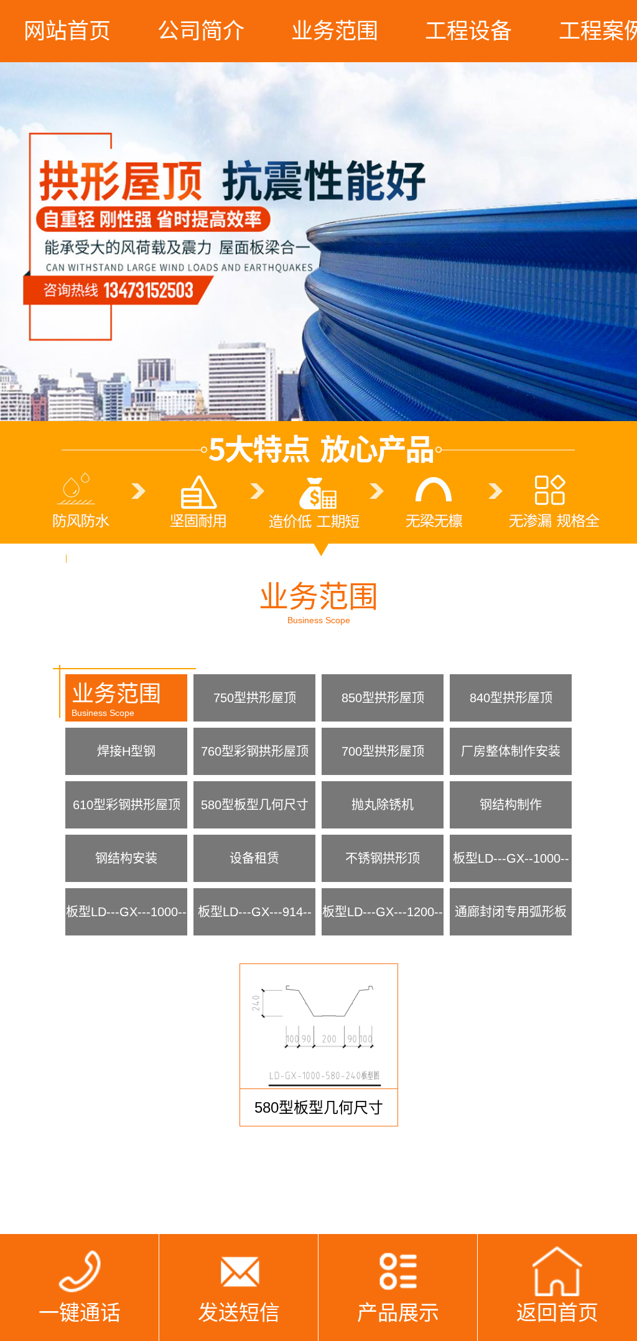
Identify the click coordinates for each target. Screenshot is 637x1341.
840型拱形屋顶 (511, 698)
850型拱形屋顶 (383, 698)
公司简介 (200, 31)
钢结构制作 (511, 805)
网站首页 (67, 31)
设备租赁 (254, 858)
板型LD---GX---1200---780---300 (382, 920)
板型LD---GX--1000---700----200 (511, 866)
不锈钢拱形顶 (382, 858)
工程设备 (468, 31)
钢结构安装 (126, 858)
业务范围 (334, 31)
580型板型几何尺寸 (255, 805)
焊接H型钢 (126, 751)
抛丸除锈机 (382, 805)
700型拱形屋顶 (383, 751)
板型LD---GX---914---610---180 (255, 920)
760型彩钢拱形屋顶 (255, 751)
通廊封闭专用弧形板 (511, 912)
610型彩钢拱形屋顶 (126, 805)
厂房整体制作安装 (510, 751)
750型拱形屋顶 (254, 698)
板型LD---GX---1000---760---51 (126, 920)
